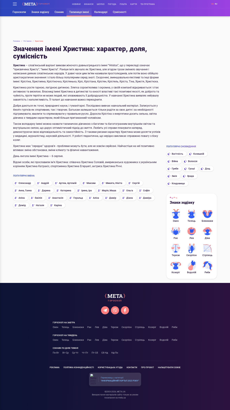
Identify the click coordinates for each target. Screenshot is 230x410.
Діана (129, 198)
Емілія (38, 198)
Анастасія (57, 198)
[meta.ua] (30, 4)
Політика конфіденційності (78, 367)
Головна (17, 41)
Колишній (198, 153)
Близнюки (207, 221)
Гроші (191, 168)
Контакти (132, 367)
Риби (207, 272)
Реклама (54, 367)
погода (112, 4)
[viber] (115, 310)
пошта (123, 4)
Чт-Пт (85, 352)
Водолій (191, 272)
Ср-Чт (75, 352)
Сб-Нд (104, 352)
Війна (175, 161)
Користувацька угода (110, 367)
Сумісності (119, 12)
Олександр (25, 183)
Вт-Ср (65, 352)
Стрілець (207, 255)
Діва (207, 238)
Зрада (190, 176)
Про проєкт (147, 367)
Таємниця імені (79, 12)
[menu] (15, 4)
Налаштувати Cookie (169, 367)
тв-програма (147, 4)
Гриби (175, 168)
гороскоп (44, 4)
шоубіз (100, 4)
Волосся (192, 161)
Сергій (136, 183)
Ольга (129, 190)
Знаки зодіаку (40, 12)
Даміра (147, 198)
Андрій (45, 183)
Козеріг (176, 272)
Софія (146, 190)
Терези (176, 255)
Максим (91, 183)
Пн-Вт (56, 352)
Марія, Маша (109, 190)
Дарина (46, 190)
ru (216, 4)
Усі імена (28, 41)
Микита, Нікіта (114, 183)
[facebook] (125, 310)
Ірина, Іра (86, 190)
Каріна (58, 205)
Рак (176, 238)
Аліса (96, 198)
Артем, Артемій (67, 183)
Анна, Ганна (25, 190)
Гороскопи (19, 12)
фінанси (88, 4)
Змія (174, 176)
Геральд (78, 198)
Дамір (112, 198)
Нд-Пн (114, 352)
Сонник (59, 12)
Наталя (40, 205)
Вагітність (177, 153)
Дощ (207, 168)
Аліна (22, 198)
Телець (192, 221)
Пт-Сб (95, 352)
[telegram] (105, 310)
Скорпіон (191, 255)
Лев (191, 238)
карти (133, 4)
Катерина (65, 190)
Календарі (100, 12)
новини (76, 4)
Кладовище (178, 183)
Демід (22, 205)
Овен (176, 221)
